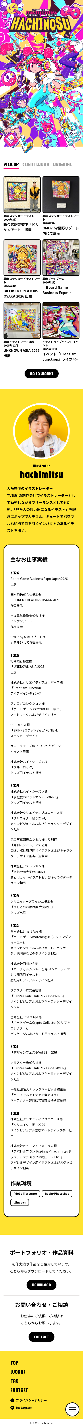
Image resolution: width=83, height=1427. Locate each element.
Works (17, 1371)
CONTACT (41, 1336)
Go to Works (41, 373)
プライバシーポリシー (31, 1400)
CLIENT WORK (35, 164)
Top (14, 1362)
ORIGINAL (62, 164)
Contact (19, 1389)
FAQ (14, 1380)
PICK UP (11, 164)
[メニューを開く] (72, 1409)
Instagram (24, 1407)
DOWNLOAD (41, 1284)
